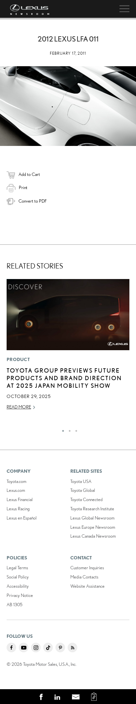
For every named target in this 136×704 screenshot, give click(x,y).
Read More (19, 406)
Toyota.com (16, 481)
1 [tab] (61, 429)
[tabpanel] (68, 347)
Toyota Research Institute (92, 508)
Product (18, 359)
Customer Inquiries (87, 567)
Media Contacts (84, 576)
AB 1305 (14, 604)
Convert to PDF (32, 201)
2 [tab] (68, 429)
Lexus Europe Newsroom (92, 527)
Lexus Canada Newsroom (93, 536)
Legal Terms (17, 567)
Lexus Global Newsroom (92, 518)
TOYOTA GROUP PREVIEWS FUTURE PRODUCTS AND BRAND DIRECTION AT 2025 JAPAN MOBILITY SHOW (64, 378)
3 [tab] (74, 429)
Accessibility (18, 586)
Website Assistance (87, 586)
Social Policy (18, 576)
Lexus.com (16, 490)
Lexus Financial (20, 499)
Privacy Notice (20, 595)
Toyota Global (82, 490)
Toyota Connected (86, 499)
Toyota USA (80, 481)
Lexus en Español (22, 518)
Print (23, 187)
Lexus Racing (18, 508)
